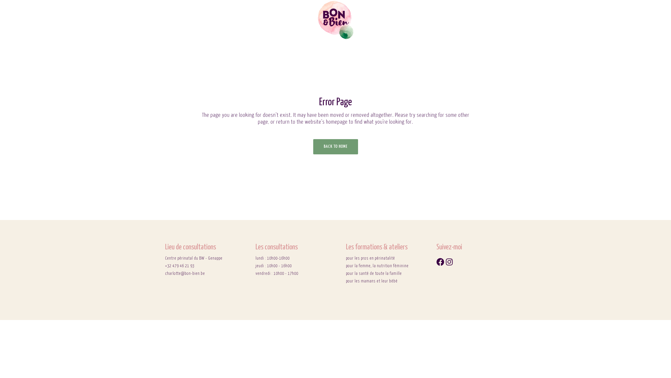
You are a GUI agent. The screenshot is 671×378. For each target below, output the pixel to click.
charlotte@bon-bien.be (185, 274)
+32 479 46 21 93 (179, 266)
